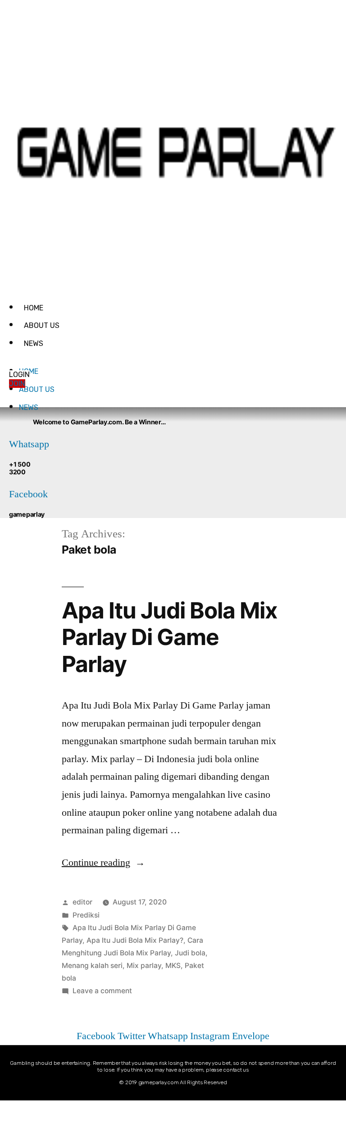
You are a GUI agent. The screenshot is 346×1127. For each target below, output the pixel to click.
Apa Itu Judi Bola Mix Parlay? (134, 940)
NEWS (33, 343)
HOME (33, 308)
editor (82, 902)
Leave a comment (102, 990)
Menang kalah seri (92, 965)
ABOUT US (41, 325)
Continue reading (103, 862)
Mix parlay (144, 965)
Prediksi (86, 915)
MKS (173, 965)
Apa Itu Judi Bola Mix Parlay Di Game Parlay (169, 637)
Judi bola (190, 953)
